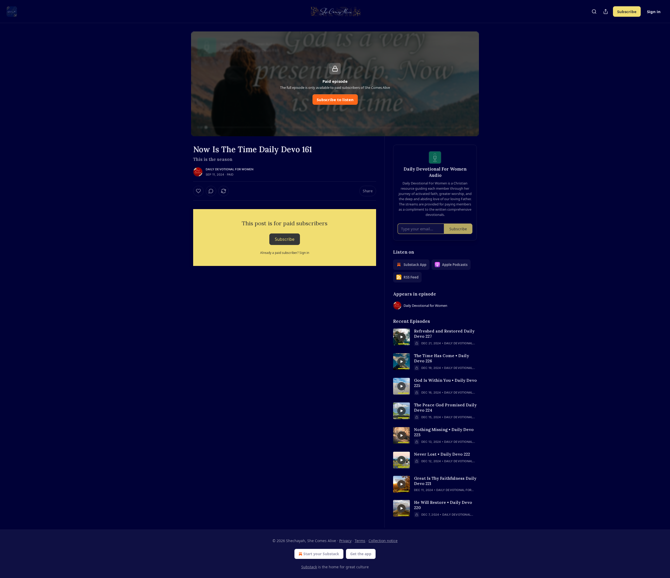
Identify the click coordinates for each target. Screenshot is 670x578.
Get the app (360, 553)
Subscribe (626, 11)
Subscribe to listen (335, 99)
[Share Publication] (605, 11)
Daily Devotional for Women (229, 169)
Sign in (654, 11)
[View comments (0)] (211, 191)
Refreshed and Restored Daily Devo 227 (444, 334)
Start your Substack (321, 553)
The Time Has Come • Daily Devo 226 (441, 358)
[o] (401, 337)
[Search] (594, 11)
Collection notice (383, 540)
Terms (360, 540)
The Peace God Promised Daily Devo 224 (445, 407)
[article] (435, 337)
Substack (309, 566)
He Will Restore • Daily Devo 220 (443, 505)
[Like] (198, 191)
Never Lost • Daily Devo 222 (442, 454)
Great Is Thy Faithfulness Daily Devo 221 (445, 481)
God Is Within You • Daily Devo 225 (445, 383)
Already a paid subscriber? (284, 252)
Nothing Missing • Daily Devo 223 (444, 432)
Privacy (345, 540)
